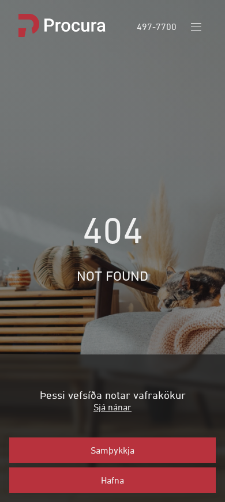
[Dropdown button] (196, 27)
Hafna (112, 480)
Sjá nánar (112, 407)
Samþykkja (112, 450)
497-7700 (157, 26)
